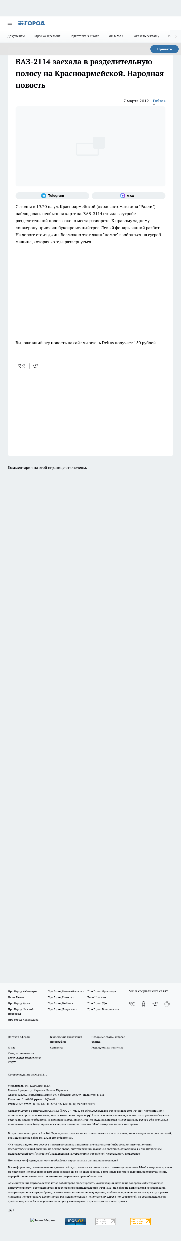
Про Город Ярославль (101, 991)
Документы (16, 36)
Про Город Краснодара (23, 1019)
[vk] (22, 366)
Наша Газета (16, 997)
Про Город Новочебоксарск (66, 991)
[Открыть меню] (10, 23)
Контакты (56, 1047)
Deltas (159, 101)
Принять (164, 49)
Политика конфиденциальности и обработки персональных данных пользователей (63, 1160)
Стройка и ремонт (47, 36)
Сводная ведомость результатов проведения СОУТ (24, 1058)
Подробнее (132, 1153)
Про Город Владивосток (103, 1009)
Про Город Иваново (61, 997)
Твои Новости (96, 997)
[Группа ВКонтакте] (132, 1004)
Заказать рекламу (146, 36)
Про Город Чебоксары (22, 991)
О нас (11, 1047)
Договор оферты (19, 1037)
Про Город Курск (19, 1003)
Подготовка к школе (84, 36)
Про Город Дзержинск (62, 1009)
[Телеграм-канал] (52, 195)
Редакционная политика (107, 1047)
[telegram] (36, 366)
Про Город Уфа (97, 1003)
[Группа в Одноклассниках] (143, 1004)
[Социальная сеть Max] (128, 195)
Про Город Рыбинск (61, 1003)
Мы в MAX (116, 36)
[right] (175, 36)
